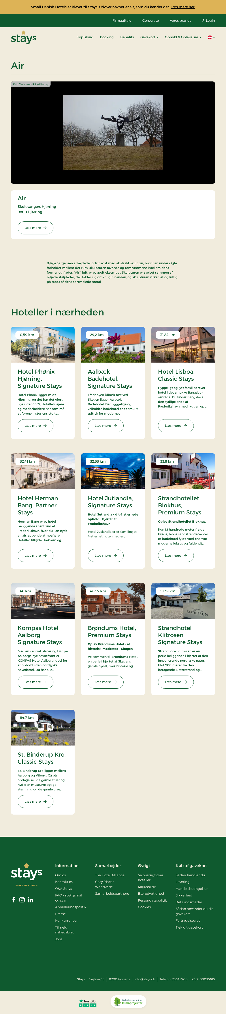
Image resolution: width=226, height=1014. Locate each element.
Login (210, 20)
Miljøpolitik (147, 887)
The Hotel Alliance (109, 875)
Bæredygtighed (151, 893)
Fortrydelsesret (188, 920)
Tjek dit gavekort (189, 927)
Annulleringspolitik (70, 907)
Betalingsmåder (189, 902)
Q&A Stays (63, 889)
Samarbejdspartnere (112, 893)
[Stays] (23, 37)
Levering (183, 882)
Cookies (144, 907)
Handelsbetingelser (192, 889)
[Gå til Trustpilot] (88, 1002)
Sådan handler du (190, 875)
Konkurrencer (66, 920)
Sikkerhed (184, 895)
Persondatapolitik (152, 900)
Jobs (58, 939)
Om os (60, 875)
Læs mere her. (183, 7)
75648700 (180, 979)
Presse (60, 914)
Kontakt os (64, 882)
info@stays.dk (144, 979)
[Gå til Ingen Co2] (128, 1002)
